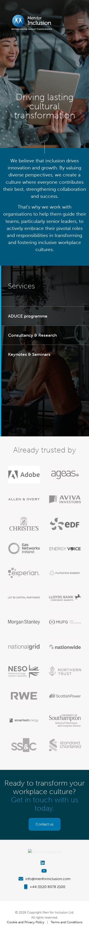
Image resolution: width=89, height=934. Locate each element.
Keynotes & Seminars (29, 354)
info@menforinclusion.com (47, 879)
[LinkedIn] (44, 863)
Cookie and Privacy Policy (25, 922)
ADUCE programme (27, 316)
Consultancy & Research (32, 335)
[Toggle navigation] (80, 20)
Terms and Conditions (66, 922)
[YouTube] (44, 871)
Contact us (44, 824)
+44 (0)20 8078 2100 (47, 887)
